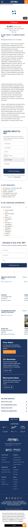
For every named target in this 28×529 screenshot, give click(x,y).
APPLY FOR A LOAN (6, 402)
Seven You (4, 329)
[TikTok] (18, 498)
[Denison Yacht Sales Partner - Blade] (14, 431)
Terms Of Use (15, 502)
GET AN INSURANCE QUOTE (9, 405)
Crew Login (15, 474)
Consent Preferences (6, 502)
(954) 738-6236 (16, 445)
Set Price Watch (8, 352)
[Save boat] (26, 6)
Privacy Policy (17, 177)
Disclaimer (3, 503)
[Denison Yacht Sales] (13, 440)
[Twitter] (21, 498)
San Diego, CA (14, 30)
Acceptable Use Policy (15, 504)
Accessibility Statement (13, 503)
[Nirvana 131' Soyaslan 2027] (11, 287)
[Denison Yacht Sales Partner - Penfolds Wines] (14, 427)
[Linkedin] (15, 498)
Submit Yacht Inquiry (14, 171)
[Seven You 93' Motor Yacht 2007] (11, 321)
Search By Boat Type (5, 462)
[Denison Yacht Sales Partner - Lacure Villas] (5, 431)
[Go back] (2, 6)
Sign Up (6, 370)
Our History (15, 479)
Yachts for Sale (4, 457)
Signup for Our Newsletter (15, 509)
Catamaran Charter (17, 459)
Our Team (15, 486)
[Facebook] (9, 498)
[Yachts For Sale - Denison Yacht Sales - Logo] (13, 2)
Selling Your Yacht (5, 484)
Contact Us (15, 488)
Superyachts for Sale (5, 469)
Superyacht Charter (17, 457)
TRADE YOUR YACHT (7, 408)
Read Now (7, 387)
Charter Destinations (17, 464)
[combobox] (6, 156)
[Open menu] (2, 2)
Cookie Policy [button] (11, 519)
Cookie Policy (22, 502)
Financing (3, 479)
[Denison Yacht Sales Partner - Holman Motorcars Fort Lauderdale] (23, 427)
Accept (14, 525)
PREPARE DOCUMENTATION (9, 411)
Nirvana (4, 295)
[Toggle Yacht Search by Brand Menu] (26, 2)
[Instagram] (12, 498)
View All (24, 277)
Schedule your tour (14, 265)
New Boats (3, 459)
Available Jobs (16, 469)
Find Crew (15, 472)
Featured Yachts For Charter (18, 462)
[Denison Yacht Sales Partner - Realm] (23, 431)
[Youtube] (7, 498)
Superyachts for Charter (6, 472)
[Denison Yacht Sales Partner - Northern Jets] (5, 427)
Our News (15, 484)
